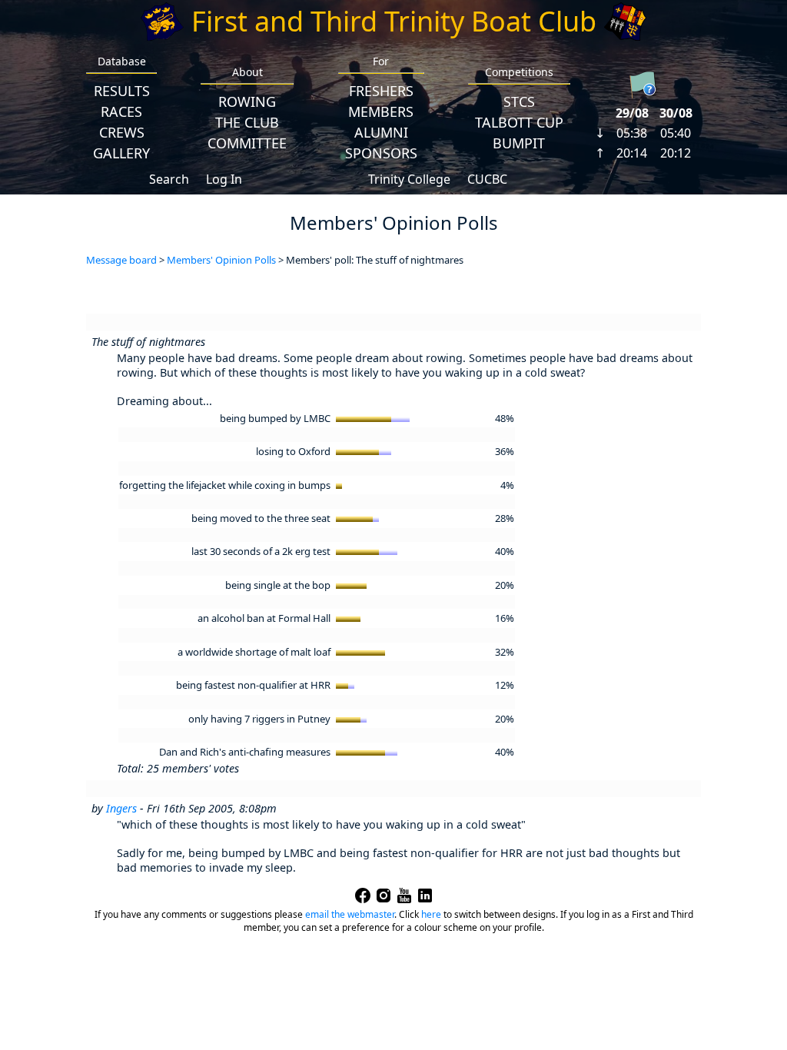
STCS (519, 101)
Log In (224, 179)
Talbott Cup (519, 122)
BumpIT (519, 143)
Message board (121, 260)
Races (121, 111)
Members (380, 111)
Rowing (247, 101)
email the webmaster (349, 914)
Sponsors (381, 153)
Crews (121, 132)
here (431, 914)
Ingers (121, 808)
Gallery (121, 153)
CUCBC (487, 179)
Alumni (381, 132)
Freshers (381, 90)
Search (169, 179)
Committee (247, 143)
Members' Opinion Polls (221, 260)
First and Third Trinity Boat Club (393, 21)
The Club (247, 122)
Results (122, 90)
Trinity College (409, 179)
